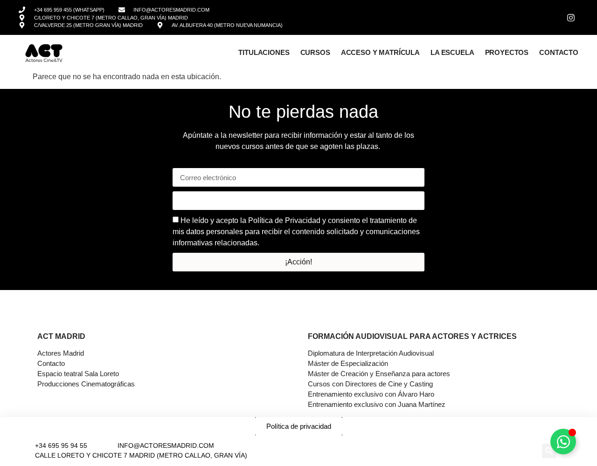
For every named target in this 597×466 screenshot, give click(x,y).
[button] (549, 451)
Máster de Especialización (348, 363)
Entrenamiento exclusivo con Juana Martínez (376, 404)
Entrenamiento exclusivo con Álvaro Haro (371, 394)
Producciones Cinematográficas (86, 384)
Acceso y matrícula (380, 52)
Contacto (558, 52)
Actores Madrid (60, 353)
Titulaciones (263, 52)
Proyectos (507, 52)
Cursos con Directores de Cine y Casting (370, 384)
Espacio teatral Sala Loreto (78, 374)
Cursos (315, 52)
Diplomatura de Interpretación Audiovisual (371, 353)
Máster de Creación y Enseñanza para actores (379, 374)
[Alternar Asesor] (563, 441)
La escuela (452, 52)
